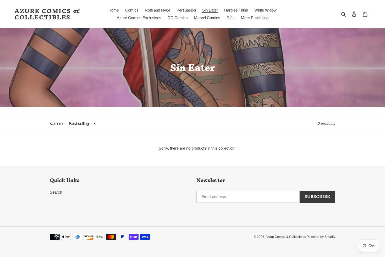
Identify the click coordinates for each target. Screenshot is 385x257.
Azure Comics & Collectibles (47, 14)
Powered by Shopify (321, 237)
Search (56, 192)
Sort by (56, 124)
